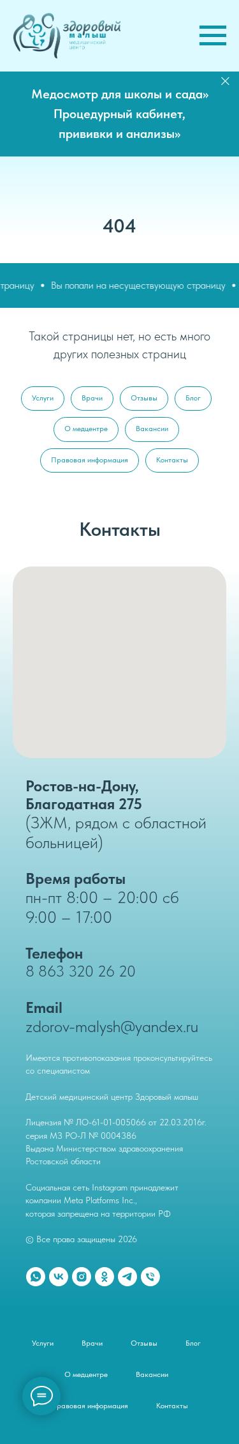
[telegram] (127, 1276)
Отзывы (144, 397)
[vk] (58, 1276)
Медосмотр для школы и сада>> (119, 94)
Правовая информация (89, 459)
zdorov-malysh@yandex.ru (111, 1026)
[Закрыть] (225, 80)
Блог (193, 397)
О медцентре (86, 428)
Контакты (172, 459)
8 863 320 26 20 (80, 971)
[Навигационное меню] (212, 36)
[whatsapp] (35, 1276)
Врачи (92, 397)
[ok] (104, 1276)
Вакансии (152, 428)
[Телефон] (150, 1276)
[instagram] (81, 1276)
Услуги (43, 397)
